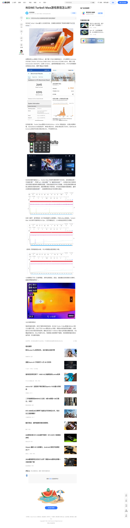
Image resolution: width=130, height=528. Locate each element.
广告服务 (53, 516)
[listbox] (51, 406)
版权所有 (53, 523)
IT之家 (27, 368)
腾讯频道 (72, 516)
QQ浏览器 (67, 516)
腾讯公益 (62, 516)
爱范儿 (27, 453)
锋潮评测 (28, 356)
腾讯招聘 (57, 516)
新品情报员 (28, 465)
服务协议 (39, 516)
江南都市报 (28, 417)
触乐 (27, 429)
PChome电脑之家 (30, 380)
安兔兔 (27, 393)
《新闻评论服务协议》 (45, 471)
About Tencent (33, 516)
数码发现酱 (28, 405)
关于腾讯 (27, 516)
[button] (100, 13)
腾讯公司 (49, 523)
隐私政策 (44, 516)
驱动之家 (28, 441)
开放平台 (48, 516)
